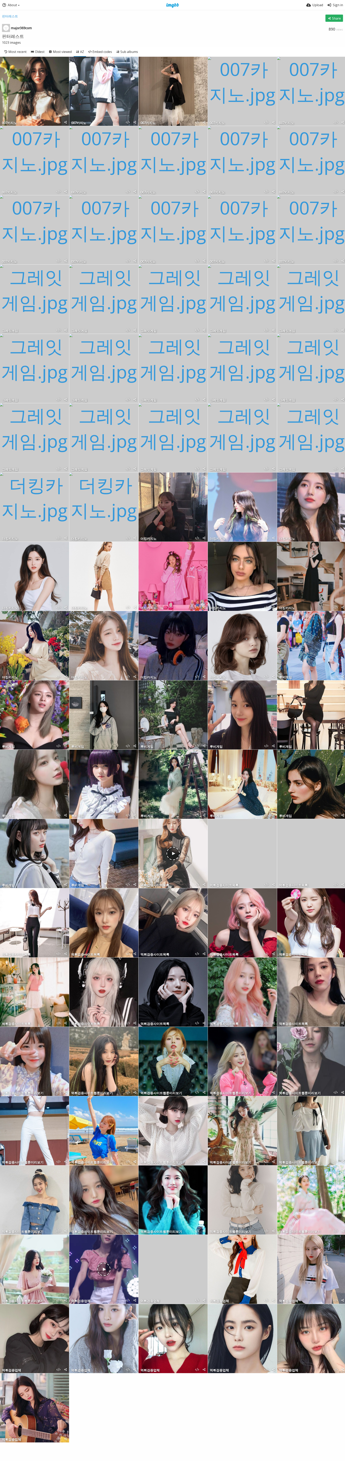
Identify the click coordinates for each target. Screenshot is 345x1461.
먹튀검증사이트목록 (155, 885)
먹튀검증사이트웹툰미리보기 (23, 1093)
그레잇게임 (10, 331)
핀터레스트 (10, 16)
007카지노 (9, 123)
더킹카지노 (10, 539)
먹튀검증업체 (80, 1301)
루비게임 (285, 677)
